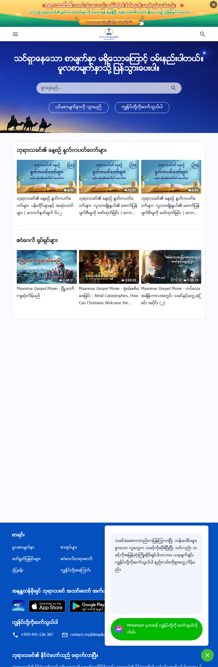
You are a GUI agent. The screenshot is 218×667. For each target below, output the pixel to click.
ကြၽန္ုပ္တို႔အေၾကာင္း (76, 570)
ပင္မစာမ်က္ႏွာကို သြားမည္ (79, 107)
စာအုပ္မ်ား (69, 548)
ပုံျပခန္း (17, 570)
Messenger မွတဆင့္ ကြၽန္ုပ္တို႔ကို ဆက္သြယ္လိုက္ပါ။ (162, 629)
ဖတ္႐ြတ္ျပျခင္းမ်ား (26, 559)
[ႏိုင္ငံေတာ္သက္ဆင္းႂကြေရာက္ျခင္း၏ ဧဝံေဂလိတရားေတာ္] (109, 34)
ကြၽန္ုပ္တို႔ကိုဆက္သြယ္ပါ (142, 107)
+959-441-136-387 (37, 635)
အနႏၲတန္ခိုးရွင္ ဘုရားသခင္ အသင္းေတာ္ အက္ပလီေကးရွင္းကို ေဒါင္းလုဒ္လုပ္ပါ (88, 591)
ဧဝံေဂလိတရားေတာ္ (77, 559)
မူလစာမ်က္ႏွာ (23, 548)
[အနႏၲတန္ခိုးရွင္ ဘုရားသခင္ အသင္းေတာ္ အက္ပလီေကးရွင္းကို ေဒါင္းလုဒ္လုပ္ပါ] (18, 606)
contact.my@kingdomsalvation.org (100, 635)
